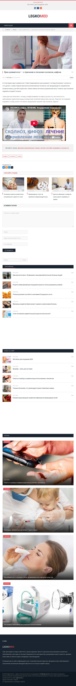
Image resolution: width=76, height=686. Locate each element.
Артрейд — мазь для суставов (22, 369)
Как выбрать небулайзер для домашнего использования (22, 624)
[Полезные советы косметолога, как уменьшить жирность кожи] (13, 184)
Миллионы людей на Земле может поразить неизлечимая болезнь (35, 304)
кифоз (5, 156)
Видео (72, 77)
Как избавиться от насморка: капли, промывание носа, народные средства (28, 577)
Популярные (9, 266)
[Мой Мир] (9, 167)
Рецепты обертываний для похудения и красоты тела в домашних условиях (37, 285)
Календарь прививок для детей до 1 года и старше (20, 530)
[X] (12, 167)
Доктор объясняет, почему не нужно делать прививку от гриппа (62, 197)
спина (19, 156)
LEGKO (38, 15)
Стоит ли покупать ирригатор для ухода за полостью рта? (32, 313)
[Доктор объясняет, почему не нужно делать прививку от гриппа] (63, 184)
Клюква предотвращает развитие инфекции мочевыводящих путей (35, 398)
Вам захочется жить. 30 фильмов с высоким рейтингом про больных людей (37, 275)
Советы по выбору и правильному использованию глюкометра (33, 378)
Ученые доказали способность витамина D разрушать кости (32, 294)
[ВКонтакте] (3, 167)
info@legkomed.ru (44, 674)
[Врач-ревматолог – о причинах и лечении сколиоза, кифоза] (38, 52)
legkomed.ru (19, 678)
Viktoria (8, 77)
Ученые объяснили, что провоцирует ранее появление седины (33, 388)
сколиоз (12, 156)
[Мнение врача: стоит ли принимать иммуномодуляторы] (38, 184)
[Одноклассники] (6, 167)
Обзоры (7, 442)
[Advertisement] (38, 333)
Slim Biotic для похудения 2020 (37, 4)
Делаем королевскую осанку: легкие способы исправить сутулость (43, 148)
